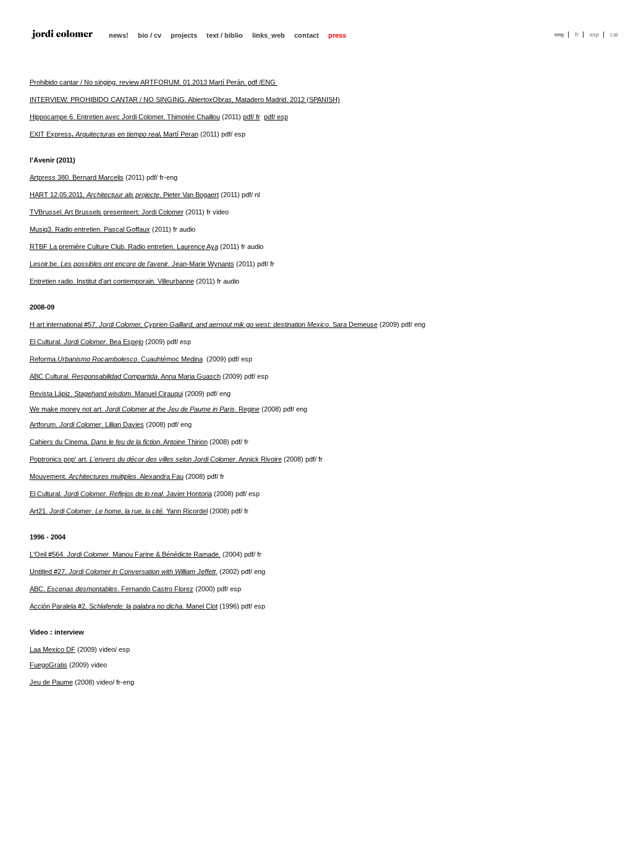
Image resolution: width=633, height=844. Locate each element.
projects (184, 35)
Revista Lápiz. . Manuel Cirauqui (106, 393)
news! (119, 35)
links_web (268, 35)
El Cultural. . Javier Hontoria (121, 493)
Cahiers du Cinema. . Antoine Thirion (119, 441)
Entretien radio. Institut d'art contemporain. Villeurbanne (112, 281)
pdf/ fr (251, 116)
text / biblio (224, 35)
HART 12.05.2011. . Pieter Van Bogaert (124, 194)
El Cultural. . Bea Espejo (86, 341)
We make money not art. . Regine (145, 409)
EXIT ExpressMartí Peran (114, 134)
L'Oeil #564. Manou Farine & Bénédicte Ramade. (125, 554)
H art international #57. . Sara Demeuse (204, 324)
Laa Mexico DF (52, 649)
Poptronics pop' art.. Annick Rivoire (156, 459)
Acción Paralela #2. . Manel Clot (124, 606)
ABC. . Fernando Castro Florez (111, 589)
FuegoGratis (48, 665)
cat (614, 35)
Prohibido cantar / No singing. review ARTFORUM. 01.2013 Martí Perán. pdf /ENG (154, 82)
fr (577, 35)
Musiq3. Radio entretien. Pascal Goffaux (90, 229)
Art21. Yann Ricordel (119, 511)
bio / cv (149, 35)
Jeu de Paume (51, 682)
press (337, 35)
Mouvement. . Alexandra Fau (107, 476)
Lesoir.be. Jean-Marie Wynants (132, 264)
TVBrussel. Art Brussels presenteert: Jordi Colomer (107, 212)
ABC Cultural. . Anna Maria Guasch (125, 376)
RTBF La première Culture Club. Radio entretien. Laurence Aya (124, 246)
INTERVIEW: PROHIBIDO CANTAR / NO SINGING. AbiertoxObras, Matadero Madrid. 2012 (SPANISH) (185, 99)
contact (306, 35)
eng (559, 35)
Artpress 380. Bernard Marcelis (77, 177)
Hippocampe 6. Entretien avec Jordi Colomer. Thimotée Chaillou (125, 116)
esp (594, 35)
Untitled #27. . (124, 571)
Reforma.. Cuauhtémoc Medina (116, 359)
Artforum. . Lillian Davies (87, 424)
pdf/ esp (276, 116)
